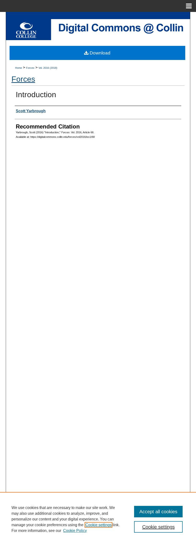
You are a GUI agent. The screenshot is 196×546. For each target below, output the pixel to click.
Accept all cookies (158, 511)
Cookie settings (98, 525)
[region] (98, 519)
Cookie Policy (75, 531)
